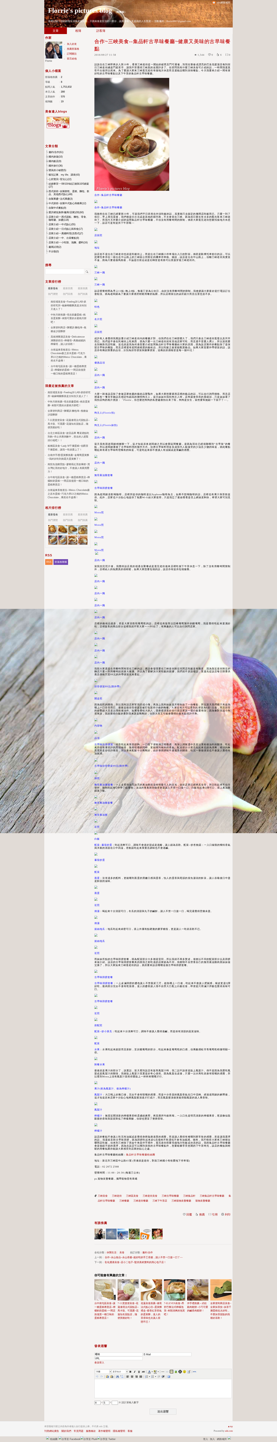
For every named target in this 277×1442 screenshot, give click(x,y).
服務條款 (91, 1431)
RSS (48, 562)
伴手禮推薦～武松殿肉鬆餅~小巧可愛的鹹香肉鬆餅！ (197, 1307)
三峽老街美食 (150, 1195)
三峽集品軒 (189, 1195)
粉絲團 (53, 1439)
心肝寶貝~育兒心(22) (60, 179)
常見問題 (78, 1431)
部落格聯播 (61, 562)
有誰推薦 (100, 1222)
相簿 (78, 30)
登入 (205, 1439)
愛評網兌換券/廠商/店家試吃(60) (66, 212)
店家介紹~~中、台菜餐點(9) (64, 238)
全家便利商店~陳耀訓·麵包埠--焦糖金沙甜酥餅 (68, 329)
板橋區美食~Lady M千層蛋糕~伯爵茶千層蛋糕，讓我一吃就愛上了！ (68, 447)
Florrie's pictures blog (80, 10)
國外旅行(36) (56, 165)
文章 (56, 30)
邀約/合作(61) (56, 152)
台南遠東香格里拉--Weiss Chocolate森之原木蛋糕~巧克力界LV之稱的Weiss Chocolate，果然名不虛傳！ (69, 355)
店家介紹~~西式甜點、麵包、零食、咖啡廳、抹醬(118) (68, 218)
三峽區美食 (132, 1195)
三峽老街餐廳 (140, 1200)
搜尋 (87, 271)
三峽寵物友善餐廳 (181, 1200)
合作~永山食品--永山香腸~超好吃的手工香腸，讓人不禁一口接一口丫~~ (144, 1257)
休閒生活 (111, 1252)
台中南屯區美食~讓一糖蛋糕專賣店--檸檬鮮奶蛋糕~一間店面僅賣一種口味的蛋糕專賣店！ (105, 1310)
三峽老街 (117, 1195)
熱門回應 (68, 294)
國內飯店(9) (55, 161)
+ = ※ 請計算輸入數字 (120, 1402)
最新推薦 (83, 288)
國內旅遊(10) (56, 156)
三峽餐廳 (124, 1200)
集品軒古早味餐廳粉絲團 (140, 1154)
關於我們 (66, 1431)
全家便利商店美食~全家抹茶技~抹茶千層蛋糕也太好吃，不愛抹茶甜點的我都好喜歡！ (220, 1310)
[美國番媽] (157, 1234)
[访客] (145, 1234)
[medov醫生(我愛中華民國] (111, 1234)
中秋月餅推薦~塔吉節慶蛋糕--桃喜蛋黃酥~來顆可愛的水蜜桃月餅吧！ (68, 318)
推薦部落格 (73, 48)
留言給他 (72, 58)
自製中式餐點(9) (57, 207)
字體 (98, 1372)
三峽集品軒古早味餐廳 (212, 1195)
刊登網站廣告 (51, 1431)
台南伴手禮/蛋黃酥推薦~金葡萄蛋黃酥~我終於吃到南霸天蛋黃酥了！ (68, 457)
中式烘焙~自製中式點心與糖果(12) (67, 203)
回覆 (189, 1214)
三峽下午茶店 (159, 1200)
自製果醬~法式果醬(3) (61, 198)
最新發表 (53, 288)
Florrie (48, 60)
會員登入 (99, 1362)
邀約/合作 (147, 1252)
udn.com (229, 1431)
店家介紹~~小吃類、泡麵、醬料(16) (68, 242)
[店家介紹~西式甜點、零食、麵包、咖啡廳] (52, 529)
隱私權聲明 (119, 1431)
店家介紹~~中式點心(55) (62, 224)
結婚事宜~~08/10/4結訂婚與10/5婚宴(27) (69, 185)
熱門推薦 (83, 294)
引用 (215, 1214)
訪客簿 (100, 30)
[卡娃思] (134, 1234)
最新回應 (68, 288)
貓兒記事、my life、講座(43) (64, 174)
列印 (227, 1214)
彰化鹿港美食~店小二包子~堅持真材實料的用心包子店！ (135, 1262)
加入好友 (72, 44)
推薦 (202, 1214)
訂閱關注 (72, 53)
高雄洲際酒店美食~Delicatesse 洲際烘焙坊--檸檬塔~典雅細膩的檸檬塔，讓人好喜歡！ (68, 340)
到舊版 (120, 12)
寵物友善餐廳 (202, 1200)
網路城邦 (222, 1439)
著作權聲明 (104, 1431)
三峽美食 (103, 1195)
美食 (121, 1252)
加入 (212, 1439)
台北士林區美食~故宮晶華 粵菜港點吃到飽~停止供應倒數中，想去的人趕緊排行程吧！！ (68, 437)
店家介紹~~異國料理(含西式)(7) (66, 233)
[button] (103, 1372)
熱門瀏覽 (53, 294)
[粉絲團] (47, 1437)
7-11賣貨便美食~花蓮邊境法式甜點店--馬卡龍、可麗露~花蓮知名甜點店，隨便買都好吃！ (128, 1310)
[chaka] (122, 1234)
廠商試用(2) (55, 247)
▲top (230, 1426)
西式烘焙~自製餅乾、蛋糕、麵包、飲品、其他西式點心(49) (69, 193)
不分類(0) (54, 251)
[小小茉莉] (99, 1234)
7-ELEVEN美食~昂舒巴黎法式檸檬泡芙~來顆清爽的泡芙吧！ (174, 1309)
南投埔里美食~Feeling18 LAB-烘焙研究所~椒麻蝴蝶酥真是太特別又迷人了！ (68, 305)
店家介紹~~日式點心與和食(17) (66, 228)
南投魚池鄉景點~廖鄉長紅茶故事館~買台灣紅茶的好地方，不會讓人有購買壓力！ (69, 468)
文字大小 (117, 1372)
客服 (130, 1431)
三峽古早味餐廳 (170, 1195)
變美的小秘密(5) (57, 170)
